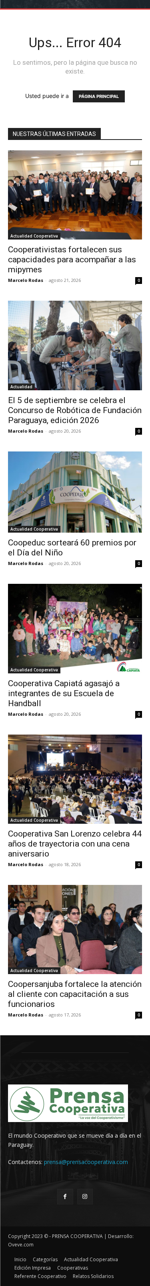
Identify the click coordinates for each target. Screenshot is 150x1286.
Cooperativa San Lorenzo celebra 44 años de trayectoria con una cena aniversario (75, 844)
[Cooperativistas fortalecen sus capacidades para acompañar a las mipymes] (75, 195)
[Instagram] (85, 1196)
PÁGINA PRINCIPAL (99, 96)
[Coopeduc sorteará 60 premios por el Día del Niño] (75, 492)
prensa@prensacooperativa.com (86, 1162)
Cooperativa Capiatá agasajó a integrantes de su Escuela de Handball (64, 693)
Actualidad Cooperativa (34, 236)
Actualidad (21, 386)
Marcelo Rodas (25, 280)
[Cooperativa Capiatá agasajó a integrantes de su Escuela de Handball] (75, 628)
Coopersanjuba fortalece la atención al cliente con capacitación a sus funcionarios (75, 994)
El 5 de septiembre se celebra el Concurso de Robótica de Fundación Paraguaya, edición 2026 (75, 410)
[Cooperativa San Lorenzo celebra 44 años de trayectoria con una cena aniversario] (75, 779)
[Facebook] (65, 1196)
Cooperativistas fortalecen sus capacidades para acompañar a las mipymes (72, 259)
